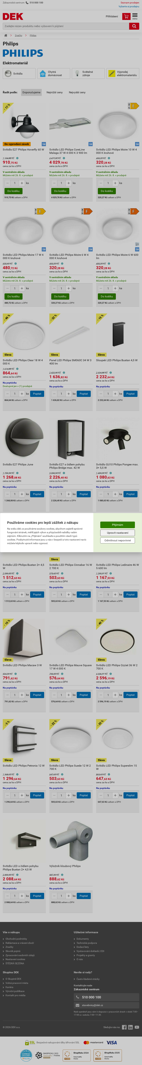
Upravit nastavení (117, 532)
